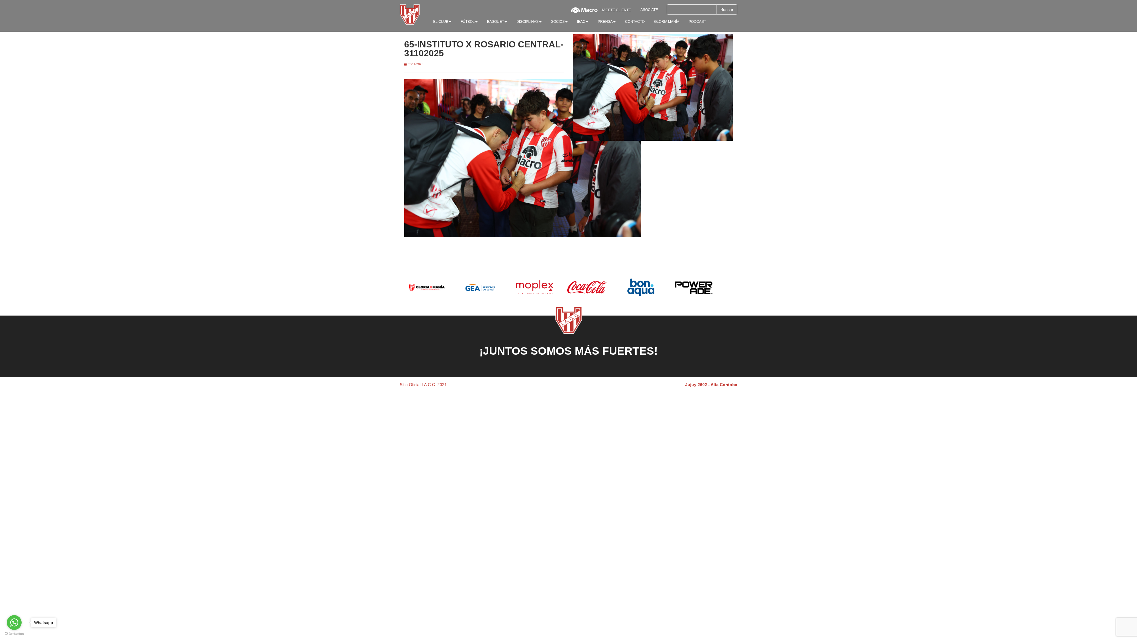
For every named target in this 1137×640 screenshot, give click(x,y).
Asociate (649, 10)
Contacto (635, 22)
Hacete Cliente (615, 10)
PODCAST (697, 22)
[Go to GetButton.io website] (14, 634)
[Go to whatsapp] (14, 622)
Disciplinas (527, 22)
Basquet (495, 22)
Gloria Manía (666, 22)
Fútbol (468, 22)
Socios (558, 22)
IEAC (581, 22)
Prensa (605, 22)
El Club (440, 22)
